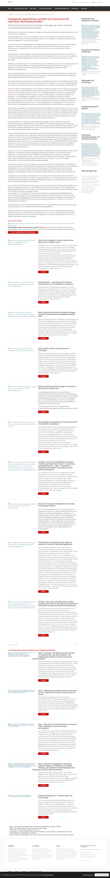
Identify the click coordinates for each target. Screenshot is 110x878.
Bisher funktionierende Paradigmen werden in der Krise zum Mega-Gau (57, 387)
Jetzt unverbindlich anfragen (23, 232)
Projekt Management (45, 8)
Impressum (24, 871)
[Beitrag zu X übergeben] (74, 645)
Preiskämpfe (86, 192)
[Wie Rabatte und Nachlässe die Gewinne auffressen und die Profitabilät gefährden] (22, 544)
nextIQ (10, 8)
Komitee (90, 183)
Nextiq (84, 178)
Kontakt (17, 871)
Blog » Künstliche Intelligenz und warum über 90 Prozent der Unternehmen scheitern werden (42, 835)
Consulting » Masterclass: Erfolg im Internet (24, 830)
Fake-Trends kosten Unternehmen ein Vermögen (53, 349)
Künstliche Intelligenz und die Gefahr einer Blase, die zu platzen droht (55, 241)
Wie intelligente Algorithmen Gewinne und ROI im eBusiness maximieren (57, 423)
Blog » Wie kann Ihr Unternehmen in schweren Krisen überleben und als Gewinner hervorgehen (57, 726)
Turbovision (85, 176)
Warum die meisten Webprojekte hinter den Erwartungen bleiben (56, 505)
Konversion (91, 189)
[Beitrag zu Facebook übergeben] (72, 645)
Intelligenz (96, 185)
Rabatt (83, 185)
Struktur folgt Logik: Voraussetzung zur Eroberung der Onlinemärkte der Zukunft (34, 14)
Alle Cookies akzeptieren (101, 875)
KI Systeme (10, 14)
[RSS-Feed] (90, 860)
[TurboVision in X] (85, 860)
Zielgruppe (90, 187)
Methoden (85, 189)
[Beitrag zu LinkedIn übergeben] (77, 645)
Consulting (74, 8)
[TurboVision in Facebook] (82, 860)
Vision (97, 176)
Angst (83, 187)
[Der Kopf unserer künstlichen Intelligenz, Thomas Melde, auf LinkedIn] (87, 860)
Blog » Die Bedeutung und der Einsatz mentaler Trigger (28, 828)
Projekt (92, 176)
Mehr (43, 272)
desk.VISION (33, 8)
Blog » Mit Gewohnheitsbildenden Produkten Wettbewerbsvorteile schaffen (35, 826)
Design (84, 183)
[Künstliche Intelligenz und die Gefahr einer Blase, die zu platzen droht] (22, 242)
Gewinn (96, 183)
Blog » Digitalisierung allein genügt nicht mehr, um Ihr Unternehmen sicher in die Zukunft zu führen (57, 692)
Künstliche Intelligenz (21, 8)
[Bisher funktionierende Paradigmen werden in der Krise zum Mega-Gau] (22, 388)
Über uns (83, 8)
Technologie (91, 178)
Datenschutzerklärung (36, 871)
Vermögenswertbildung (62, 8)
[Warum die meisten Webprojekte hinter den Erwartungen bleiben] (22, 505)
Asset (84, 181)
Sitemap (10, 871)
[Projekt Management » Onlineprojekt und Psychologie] (22, 795)
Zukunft (96, 181)
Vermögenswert (88, 191)
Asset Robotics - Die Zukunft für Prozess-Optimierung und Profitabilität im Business (55, 283)
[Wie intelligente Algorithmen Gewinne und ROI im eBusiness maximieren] (22, 423)
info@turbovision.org (89, 857)
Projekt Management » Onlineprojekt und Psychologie (55, 796)
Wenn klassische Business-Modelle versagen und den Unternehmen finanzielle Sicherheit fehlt (57, 314)
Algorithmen (89, 185)
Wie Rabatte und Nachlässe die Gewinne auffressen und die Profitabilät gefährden (55, 543)
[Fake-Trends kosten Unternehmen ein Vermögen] (22, 349)
